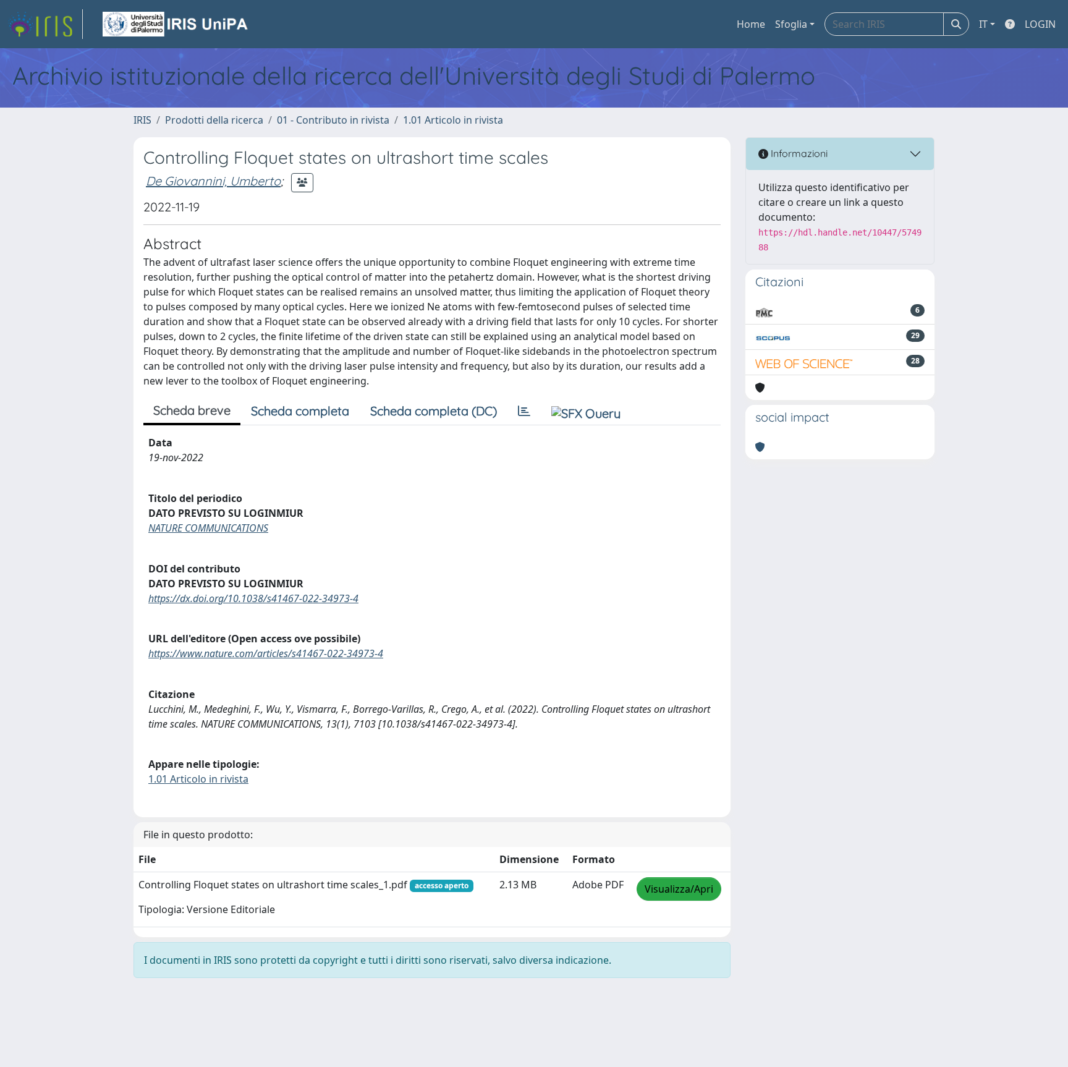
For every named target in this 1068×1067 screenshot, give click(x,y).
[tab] (524, 411)
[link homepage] (45, 24)
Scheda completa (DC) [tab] (433, 411)
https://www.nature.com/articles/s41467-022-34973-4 (265, 653)
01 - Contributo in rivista (333, 120)
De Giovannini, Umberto (213, 181)
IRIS (142, 120)
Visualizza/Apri (679, 889)
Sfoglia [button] (791, 24)
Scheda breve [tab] (192, 410)
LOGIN (1040, 24)
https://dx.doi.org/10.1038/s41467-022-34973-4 (253, 598)
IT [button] (983, 24)
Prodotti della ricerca (214, 120)
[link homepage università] (176, 24)
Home (751, 24)
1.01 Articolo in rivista (453, 120)
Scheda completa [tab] (300, 411)
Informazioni (798, 153)
